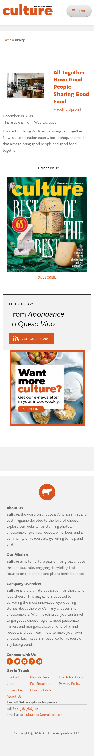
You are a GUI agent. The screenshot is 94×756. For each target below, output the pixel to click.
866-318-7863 (23, 708)
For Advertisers (71, 677)
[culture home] (26, 14)
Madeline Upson (66, 109)
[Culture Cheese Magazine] (47, 492)
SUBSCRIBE (47, 277)
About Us (14, 696)
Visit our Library (35, 338)
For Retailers (40, 683)
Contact (13, 677)
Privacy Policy (69, 683)
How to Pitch (40, 690)
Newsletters (39, 677)
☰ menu (80, 11)
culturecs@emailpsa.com (43, 714)
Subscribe (14, 690)
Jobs (10, 683)
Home (7, 39)
